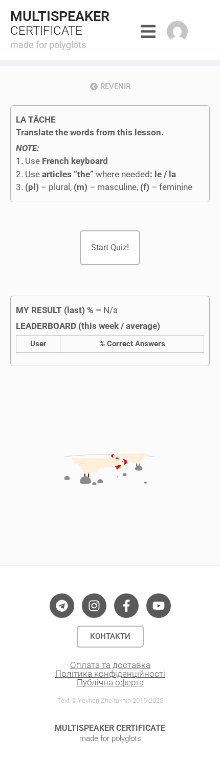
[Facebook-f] (126, 605)
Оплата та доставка (110, 665)
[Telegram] (62, 605)
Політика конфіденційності (110, 674)
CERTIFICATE (46, 30)
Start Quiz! (110, 247)
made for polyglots (48, 44)
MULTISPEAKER (59, 16)
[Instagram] (94, 605)
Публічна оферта (110, 682)
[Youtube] (158, 605)
